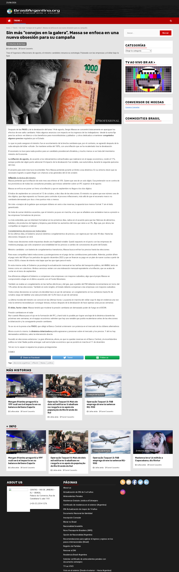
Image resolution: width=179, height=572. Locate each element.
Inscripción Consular (72, 517)
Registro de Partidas (72, 546)
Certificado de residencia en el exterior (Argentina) (84, 505)
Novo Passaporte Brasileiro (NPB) (77, 530)
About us (67, 488)
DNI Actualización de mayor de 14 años (80, 509)
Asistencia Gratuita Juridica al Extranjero (80, 500)
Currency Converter (132, 107)
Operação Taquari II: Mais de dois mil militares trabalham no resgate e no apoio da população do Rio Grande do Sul (63, 407)
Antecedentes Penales (73, 496)
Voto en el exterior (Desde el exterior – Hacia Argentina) (87, 570)
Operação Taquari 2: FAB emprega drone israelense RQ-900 (101, 404)
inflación (35, 363)
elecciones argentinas (21, 363)
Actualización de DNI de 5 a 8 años (78, 492)
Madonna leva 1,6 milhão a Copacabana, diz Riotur (149, 459)
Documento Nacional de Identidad (77, 513)
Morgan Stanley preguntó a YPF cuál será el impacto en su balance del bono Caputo (24, 404)
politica (50, 363)
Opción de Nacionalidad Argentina (77, 535)
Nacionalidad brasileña (73, 526)
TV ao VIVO (68, 566)
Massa (43, 363)
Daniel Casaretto (27, 49)
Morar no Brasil (69, 522)
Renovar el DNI (69, 550)
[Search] (170, 20)
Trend (17, 21)
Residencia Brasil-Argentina (75, 554)
